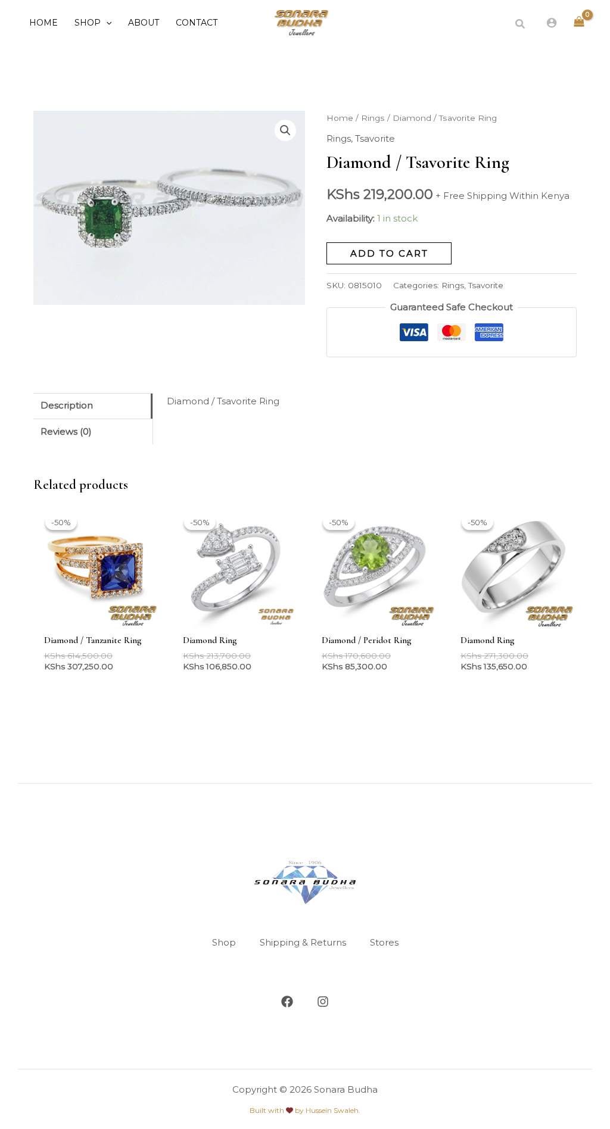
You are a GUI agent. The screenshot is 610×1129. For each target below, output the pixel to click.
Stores (384, 942)
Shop (224, 942)
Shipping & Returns (303, 942)
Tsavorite (375, 138)
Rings (373, 118)
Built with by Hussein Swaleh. (305, 1110)
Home (339, 118)
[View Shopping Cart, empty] (579, 22)
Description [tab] (67, 405)
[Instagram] (323, 1002)
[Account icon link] (551, 22)
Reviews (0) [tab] (66, 431)
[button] (106, 22)
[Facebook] (287, 1002)
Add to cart (389, 253)
